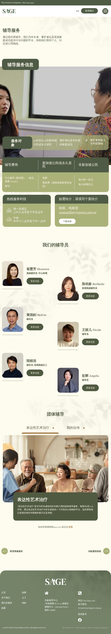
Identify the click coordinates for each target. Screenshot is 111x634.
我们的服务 (6, 602)
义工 (24, 597)
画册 (3, 607)
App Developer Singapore (97, 628)
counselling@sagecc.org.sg (77, 212)
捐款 (24, 602)
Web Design (80, 628)
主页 (3, 592)
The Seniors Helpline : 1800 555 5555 (17, 2)
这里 (70, 527)
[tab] (40, 427)
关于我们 (5, 597)
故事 (24, 592)
